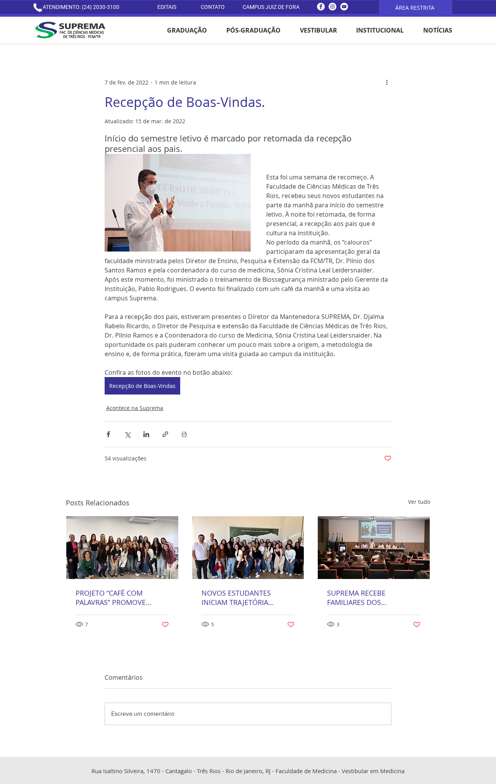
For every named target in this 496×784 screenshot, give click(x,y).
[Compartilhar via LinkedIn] (146, 434)
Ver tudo (419, 501)
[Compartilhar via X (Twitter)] (127, 434)
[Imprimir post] (184, 434)
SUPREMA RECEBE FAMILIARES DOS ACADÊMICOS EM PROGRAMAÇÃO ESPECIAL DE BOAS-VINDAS (369, 597)
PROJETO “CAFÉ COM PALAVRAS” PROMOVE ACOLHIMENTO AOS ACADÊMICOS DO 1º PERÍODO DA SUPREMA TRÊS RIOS (122, 597)
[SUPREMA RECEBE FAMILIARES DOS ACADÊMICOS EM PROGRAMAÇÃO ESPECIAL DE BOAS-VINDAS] (374, 547)
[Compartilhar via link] (165, 434)
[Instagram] (332, 6)
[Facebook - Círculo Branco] (321, 6)
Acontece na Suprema (134, 408)
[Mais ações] (386, 82)
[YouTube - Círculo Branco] (344, 6)
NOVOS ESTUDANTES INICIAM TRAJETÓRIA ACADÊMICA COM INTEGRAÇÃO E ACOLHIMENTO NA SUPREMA (236, 597)
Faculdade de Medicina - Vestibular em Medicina (340, 771)
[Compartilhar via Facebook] (108, 434)
